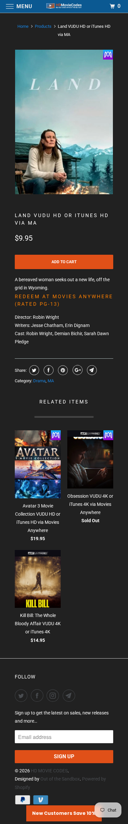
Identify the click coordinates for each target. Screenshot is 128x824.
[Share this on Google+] (76, 370)
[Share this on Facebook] (47, 370)
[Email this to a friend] (91, 370)
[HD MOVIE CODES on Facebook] (38, 695)
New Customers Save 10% (64, 813)
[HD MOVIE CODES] (64, 6)
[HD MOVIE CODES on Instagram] (54, 695)
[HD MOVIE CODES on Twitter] (22, 695)
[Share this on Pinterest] (62, 370)
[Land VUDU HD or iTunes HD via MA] (64, 122)
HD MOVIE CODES (49, 770)
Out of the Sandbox (60, 778)
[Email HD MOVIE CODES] (70, 695)
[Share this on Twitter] (33, 370)
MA (51, 380)
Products (43, 26)
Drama (39, 380)
